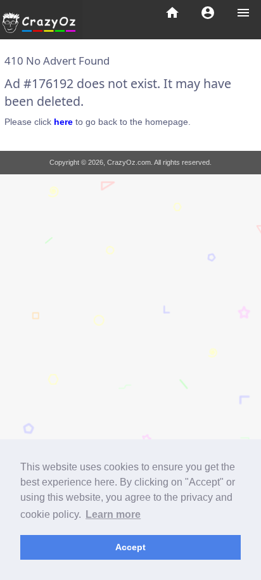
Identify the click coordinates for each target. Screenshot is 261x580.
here (63, 122)
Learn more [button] (113, 514)
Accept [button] (130, 547)
